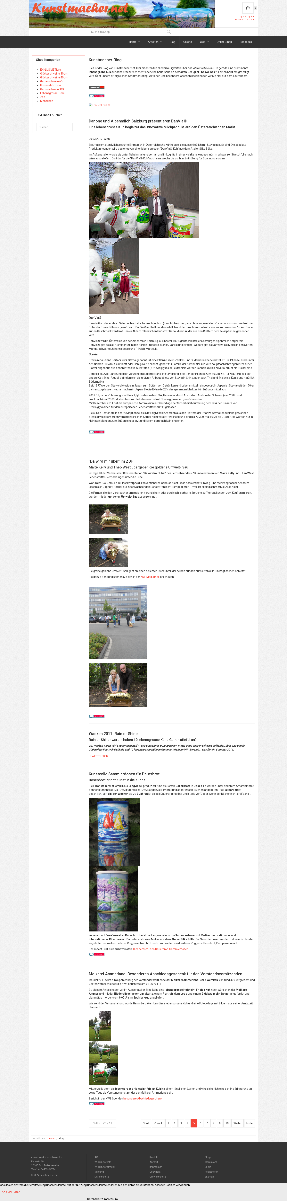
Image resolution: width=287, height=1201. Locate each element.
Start (146, 1123)
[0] (248, 8)
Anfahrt (154, 1162)
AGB (97, 1157)
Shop (208, 1157)
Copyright (155, 1171)
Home (133, 41)
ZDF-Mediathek (150, 576)
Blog (172, 41)
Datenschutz (101, 1176)
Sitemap (209, 1176)
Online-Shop (224, 41)
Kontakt (154, 1157)
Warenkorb (211, 1162)
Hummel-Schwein (51, 85)
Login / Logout (246, 16)
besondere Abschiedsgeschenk (142, 1098)
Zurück (158, 1123)
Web (203, 41)
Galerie (187, 41)
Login (208, 1166)
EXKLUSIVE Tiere (50, 69)
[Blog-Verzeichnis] (96, 97)
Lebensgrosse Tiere (52, 93)
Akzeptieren (11, 1191)
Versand (99, 1171)
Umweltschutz (158, 1176)
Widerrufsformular (104, 1166)
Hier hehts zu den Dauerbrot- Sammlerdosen (160, 949)
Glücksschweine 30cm (54, 73)
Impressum (156, 1166)
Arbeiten (153, 41)
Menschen (46, 100)
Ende (249, 1123)
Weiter (238, 1123)
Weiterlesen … (100, 756)
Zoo (42, 97)
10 (227, 1123)
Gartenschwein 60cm (53, 81)
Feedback (246, 41)
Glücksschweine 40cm (54, 77)
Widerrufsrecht (102, 1162)
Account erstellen (244, 19)
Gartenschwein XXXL (53, 89)
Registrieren (211, 1171)
